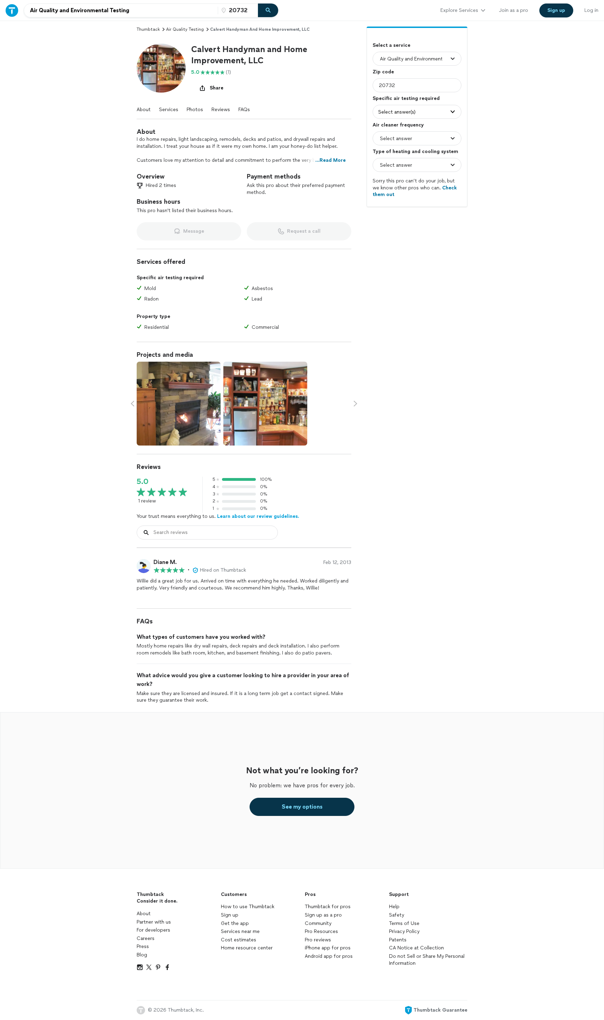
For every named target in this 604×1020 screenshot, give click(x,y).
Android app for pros (329, 956)
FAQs (244, 110)
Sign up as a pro (323, 915)
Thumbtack (148, 29)
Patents (398, 940)
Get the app (235, 923)
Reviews (220, 110)
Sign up (229, 915)
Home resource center (247, 948)
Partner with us (154, 922)
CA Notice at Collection (416, 948)
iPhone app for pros (328, 948)
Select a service (391, 45)
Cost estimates (238, 940)
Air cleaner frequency (398, 125)
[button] (161, 68)
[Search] (268, 10)
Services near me (240, 931)
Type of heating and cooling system (415, 151)
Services (168, 110)
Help (394, 907)
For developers (153, 930)
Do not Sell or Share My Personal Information (427, 959)
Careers (145, 938)
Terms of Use (404, 923)
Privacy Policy (404, 931)
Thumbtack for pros (328, 907)
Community (318, 923)
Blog (142, 955)
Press (143, 946)
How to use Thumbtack (247, 907)
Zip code (383, 72)
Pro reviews (318, 940)
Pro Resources (321, 931)
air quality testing (185, 29)
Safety (396, 915)
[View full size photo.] (179, 404)
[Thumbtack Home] (12, 10)
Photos (195, 110)
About (144, 110)
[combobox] (121, 10)
